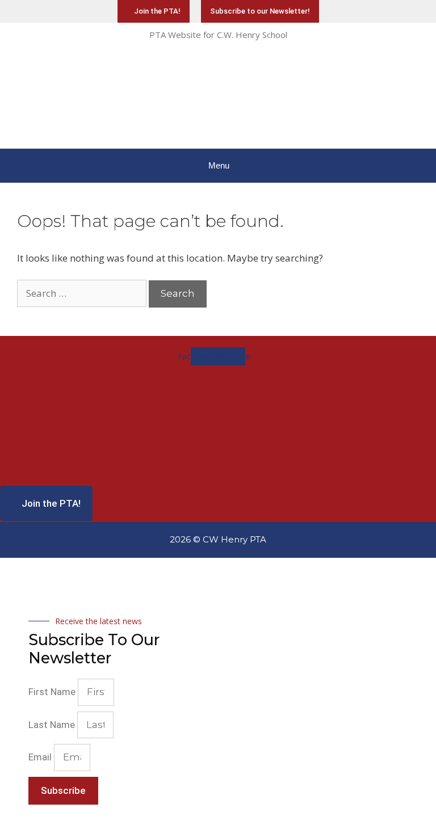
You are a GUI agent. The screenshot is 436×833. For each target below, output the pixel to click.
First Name (53, 691)
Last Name (52, 724)
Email (41, 757)
